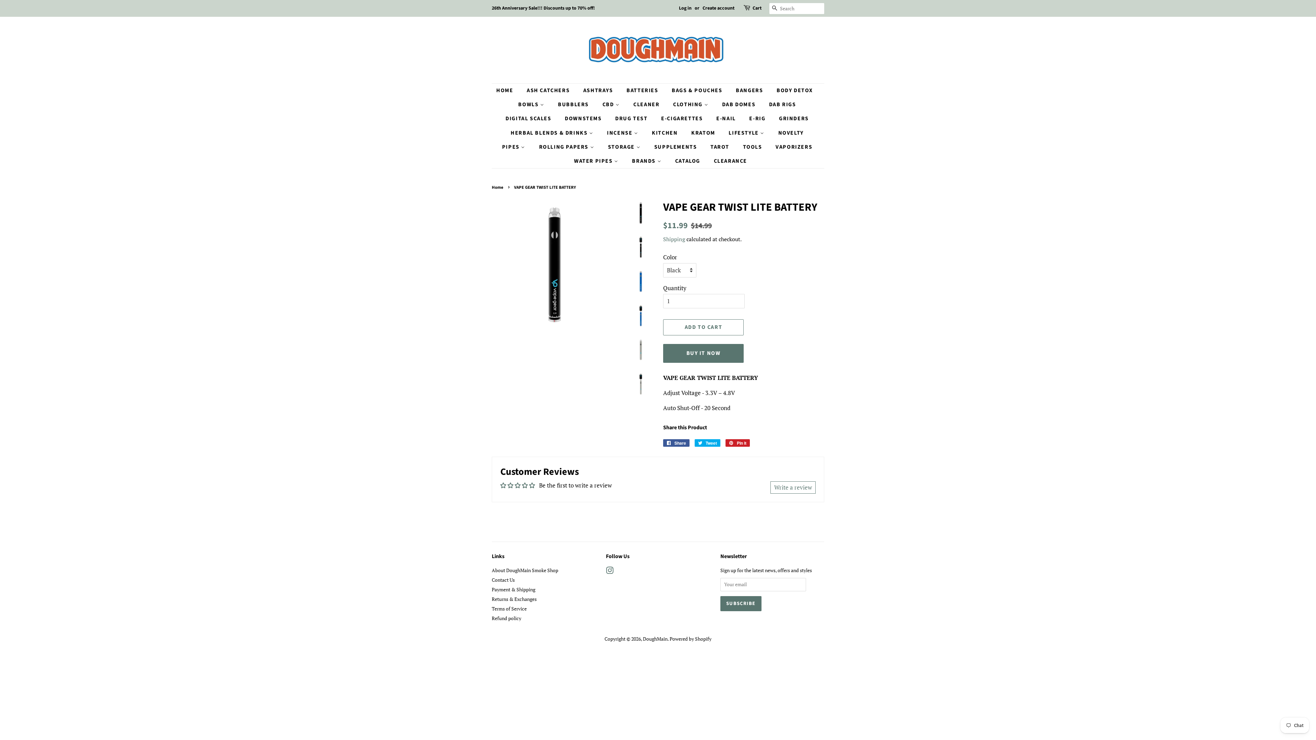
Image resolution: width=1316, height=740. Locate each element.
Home (504, 90)
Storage (622, 147)
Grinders (794, 118)
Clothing (688, 104)
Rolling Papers (564, 147)
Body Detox (795, 90)
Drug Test (631, 118)
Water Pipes (594, 161)
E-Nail (726, 118)
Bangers (749, 90)
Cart (757, 8)
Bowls (529, 104)
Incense (620, 133)
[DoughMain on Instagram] (609, 571)
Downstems (583, 118)
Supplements (675, 147)
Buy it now (703, 353)
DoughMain (655, 639)
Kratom (703, 133)
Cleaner (646, 104)
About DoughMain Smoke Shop (525, 570)
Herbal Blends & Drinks (550, 133)
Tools (752, 147)
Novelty (791, 133)
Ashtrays (598, 90)
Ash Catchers (548, 90)
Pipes (511, 147)
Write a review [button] (793, 487)
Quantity (674, 288)
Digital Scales (528, 118)
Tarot (719, 147)
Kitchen (665, 133)
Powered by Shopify (690, 639)
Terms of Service (509, 608)
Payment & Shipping (513, 589)
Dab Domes (738, 104)
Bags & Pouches (697, 90)
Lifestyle (744, 133)
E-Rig (757, 118)
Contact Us (503, 580)
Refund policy (506, 618)
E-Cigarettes (682, 118)
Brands (644, 161)
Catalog (687, 161)
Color (670, 257)
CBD (609, 104)
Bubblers (573, 104)
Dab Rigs (782, 104)
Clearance (730, 161)
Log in (685, 8)
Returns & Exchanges (514, 599)
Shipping (674, 239)
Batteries (642, 90)
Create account (718, 8)
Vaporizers (794, 147)
